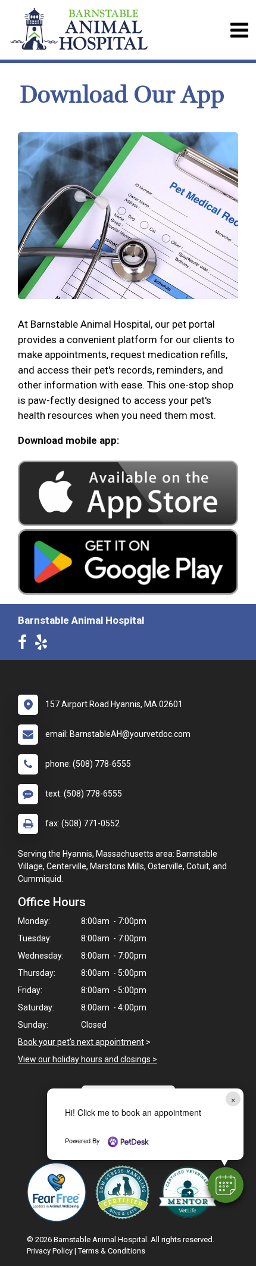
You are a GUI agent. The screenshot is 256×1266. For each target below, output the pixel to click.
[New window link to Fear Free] (59, 1192)
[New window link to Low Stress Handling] (125, 1192)
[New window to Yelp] (44, 644)
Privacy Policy (50, 1250)
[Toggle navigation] (239, 30)
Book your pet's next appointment (81, 1042)
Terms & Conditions (111, 1250)
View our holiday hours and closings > (87, 1059)
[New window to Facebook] (25, 644)
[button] (225, 1185)
